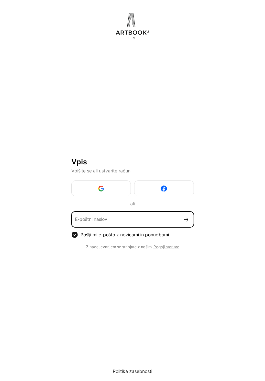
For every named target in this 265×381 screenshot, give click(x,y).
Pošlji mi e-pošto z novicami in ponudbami (124, 234)
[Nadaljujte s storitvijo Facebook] (164, 188)
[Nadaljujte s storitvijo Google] (101, 188)
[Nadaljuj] (186, 219)
